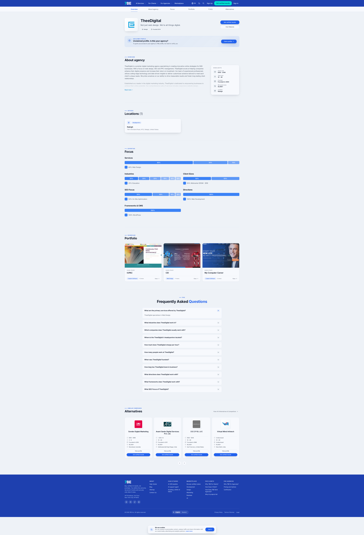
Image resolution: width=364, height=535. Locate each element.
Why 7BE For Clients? (211, 484)
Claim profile (228, 41)
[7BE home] (128, 482)
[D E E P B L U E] (196, 424)
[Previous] (180, 463)
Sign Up (210, 3)
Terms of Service (229, 512)
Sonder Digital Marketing (138, 432)
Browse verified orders (194, 484)
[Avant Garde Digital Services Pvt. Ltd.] (167, 424)
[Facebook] (126, 502)
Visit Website (230, 27)
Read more (128, 90)
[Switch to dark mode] (199, 3)
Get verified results (223, 3)
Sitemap (152, 489)
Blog (150, 487)
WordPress (137, 215)
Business (189, 495)
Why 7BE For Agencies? (231, 484)
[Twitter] (134, 502)
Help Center (153, 484)
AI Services (140, 3)
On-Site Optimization (139, 199)
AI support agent (173, 487)
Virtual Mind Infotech (225, 432)
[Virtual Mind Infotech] (226, 424)
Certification (227, 489)
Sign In (235, 3)
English (178, 512)
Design (189, 489)
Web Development (198, 199)
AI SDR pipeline (173, 484)
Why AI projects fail (211, 494)
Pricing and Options (230, 487)
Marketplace (179, 3)
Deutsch (184, 512)
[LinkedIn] (139, 502)
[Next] (184, 463)
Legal (237, 512)
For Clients (152, 3)
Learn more (189, 531)
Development (191, 487)
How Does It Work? (211, 487)
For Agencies (165, 3)
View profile (138, 451)
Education (135, 183)
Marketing (190, 492)
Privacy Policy (218, 512)
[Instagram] (130, 502)
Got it (210, 529)
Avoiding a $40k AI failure (174, 490)
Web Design (136, 167)
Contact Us (152, 492)
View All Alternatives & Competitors (224, 411)
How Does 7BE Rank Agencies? (211, 490)
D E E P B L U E (196, 432)
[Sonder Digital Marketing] (138, 424)
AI (187, 498)
